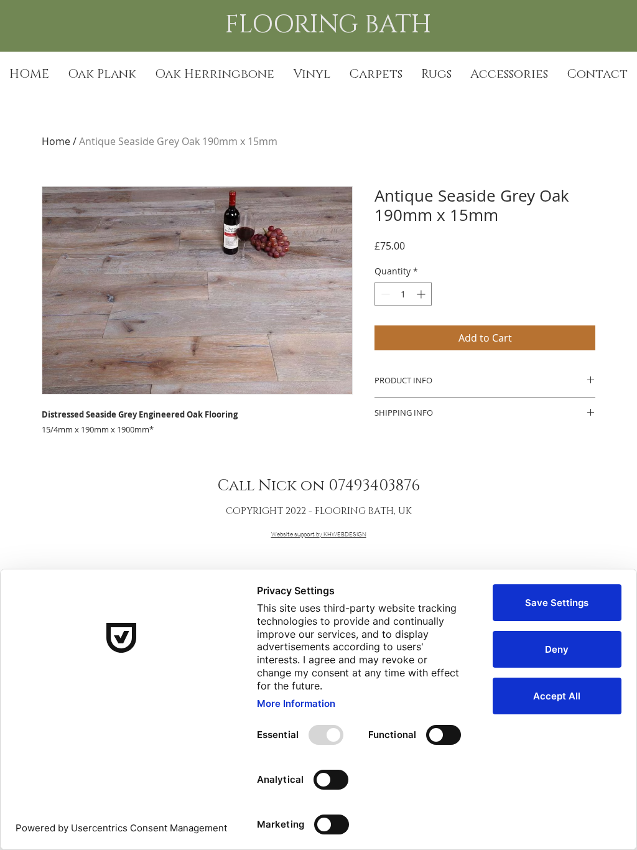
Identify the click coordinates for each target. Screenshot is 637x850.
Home (56, 141)
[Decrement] (384, 294)
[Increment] (422, 294)
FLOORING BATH (331, 25)
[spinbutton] (403, 294)
